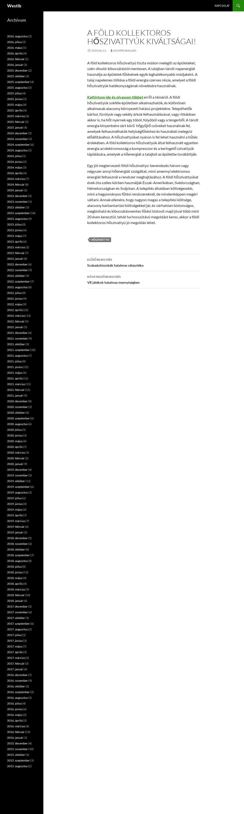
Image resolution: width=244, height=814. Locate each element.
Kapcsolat (222, 5)
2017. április (15, 652)
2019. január (15, 532)
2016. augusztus (17, 697)
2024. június (15, 161)
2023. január (15, 258)
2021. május (14, 372)
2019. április (15, 515)
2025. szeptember (18, 82)
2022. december (17, 264)
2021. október (16, 344)
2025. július (14, 93)
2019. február (16, 526)
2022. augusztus (17, 287)
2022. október (16, 276)
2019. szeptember (18, 486)
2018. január (15, 601)
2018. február (16, 595)
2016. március (16, 726)
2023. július (14, 224)
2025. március (16, 116)
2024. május (14, 167)
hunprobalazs (124, 50)
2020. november (17, 407)
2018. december (17, 538)
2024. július (14, 156)
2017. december (17, 606)
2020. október (16, 412)
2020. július (14, 429)
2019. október (16, 481)
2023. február (16, 253)
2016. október (16, 686)
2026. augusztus (17, 36)
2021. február (16, 390)
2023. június (15, 230)
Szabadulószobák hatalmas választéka (115, 262)
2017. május (14, 646)
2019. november (17, 475)
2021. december (17, 333)
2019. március (16, 521)
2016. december (17, 675)
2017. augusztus (17, 629)
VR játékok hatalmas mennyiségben (113, 279)
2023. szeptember (18, 213)
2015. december (17, 743)
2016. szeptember (18, 692)
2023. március (16, 247)
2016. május (14, 715)
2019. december (17, 469)
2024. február (16, 184)
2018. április (15, 583)
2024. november (17, 139)
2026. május (14, 47)
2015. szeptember (18, 760)
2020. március (16, 452)
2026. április (15, 53)
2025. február (16, 122)
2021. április (15, 378)
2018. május (14, 578)
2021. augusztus (17, 355)
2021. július (14, 361)
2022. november (17, 270)
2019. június (15, 504)
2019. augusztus (17, 492)
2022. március (16, 315)
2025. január (15, 127)
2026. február (16, 59)
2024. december (17, 133)
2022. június (15, 298)
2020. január (15, 464)
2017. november (17, 612)
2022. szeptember (18, 281)
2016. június (15, 709)
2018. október (16, 549)
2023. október (16, 207)
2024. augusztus (17, 150)
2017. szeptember (18, 623)
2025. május (14, 104)
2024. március (16, 179)
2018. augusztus (17, 561)
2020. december (17, 401)
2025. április (15, 110)
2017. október (16, 618)
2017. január (15, 669)
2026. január (15, 65)
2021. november (17, 338)
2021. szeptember (18, 350)
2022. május (14, 304)
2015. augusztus (17, 766)
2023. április (15, 241)
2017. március (16, 658)
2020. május (14, 441)
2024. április (15, 173)
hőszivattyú (100, 239)
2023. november (17, 201)
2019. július (14, 498)
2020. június (15, 435)
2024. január (15, 190)
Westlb (14, 5)
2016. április (15, 720)
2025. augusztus (17, 87)
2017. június (15, 640)
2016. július (14, 703)
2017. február (16, 663)
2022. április (15, 310)
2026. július (14, 42)
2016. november (17, 680)
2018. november (17, 544)
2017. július (14, 635)
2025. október (16, 76)
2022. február (16, 321)
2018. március (16, 589)
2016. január (15, 737)
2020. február (16, 458)
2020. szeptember (18, 418)
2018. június (15, 572)
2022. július (14, 293)
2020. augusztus (17, 424)
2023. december (17, 196)
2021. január (15, 395)
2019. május (14, 509)
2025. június (15, 99)
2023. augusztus (17, 218)
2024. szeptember (18, 144)
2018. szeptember (18, 555)
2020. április (15, 447)
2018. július (14, 566)
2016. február (16, 732)
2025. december (17, 70)
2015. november (17, 749)
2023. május (14, 236)
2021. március (16, 384)
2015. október (16, 755)
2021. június (15, 367)
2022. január (15, 327)
